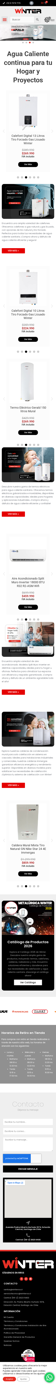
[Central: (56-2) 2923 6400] (28, 1235)
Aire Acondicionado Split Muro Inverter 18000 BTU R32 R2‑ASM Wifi (28, 582)
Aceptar (9, 1379)
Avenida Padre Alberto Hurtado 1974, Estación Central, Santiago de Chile (28, 1228)
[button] (4, 19)
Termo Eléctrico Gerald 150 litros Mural (28, 409)
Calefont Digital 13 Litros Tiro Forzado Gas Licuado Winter (28, 139)
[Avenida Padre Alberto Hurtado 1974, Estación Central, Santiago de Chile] (28, 1223)
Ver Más (28, 164)
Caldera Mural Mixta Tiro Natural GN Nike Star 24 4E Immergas (28, 848)
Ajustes (23, 1379)
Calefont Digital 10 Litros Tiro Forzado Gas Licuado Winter (28, 314)
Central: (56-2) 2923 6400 (28, 1239)
